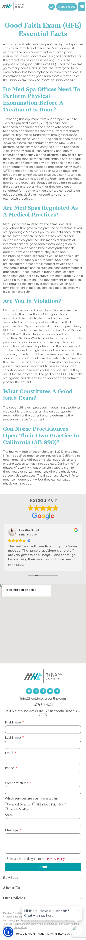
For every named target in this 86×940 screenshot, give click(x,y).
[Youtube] (50, 691)
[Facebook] (29, 691)
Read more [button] (16, 565)
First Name (13, 723)
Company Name (17, 783)
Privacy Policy (55, 858)
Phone (10, 768)
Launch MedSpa (19, 809)
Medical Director (19, 804)
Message (12, 830)
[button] (81, 6)
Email (9, 753)
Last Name (13, 738)
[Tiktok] (43, 691)
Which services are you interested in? (31, 799)
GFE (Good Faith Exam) (51, 804)
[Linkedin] (57, 691)
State (9, 815)
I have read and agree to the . (37, 858)
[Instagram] (36, 691)
